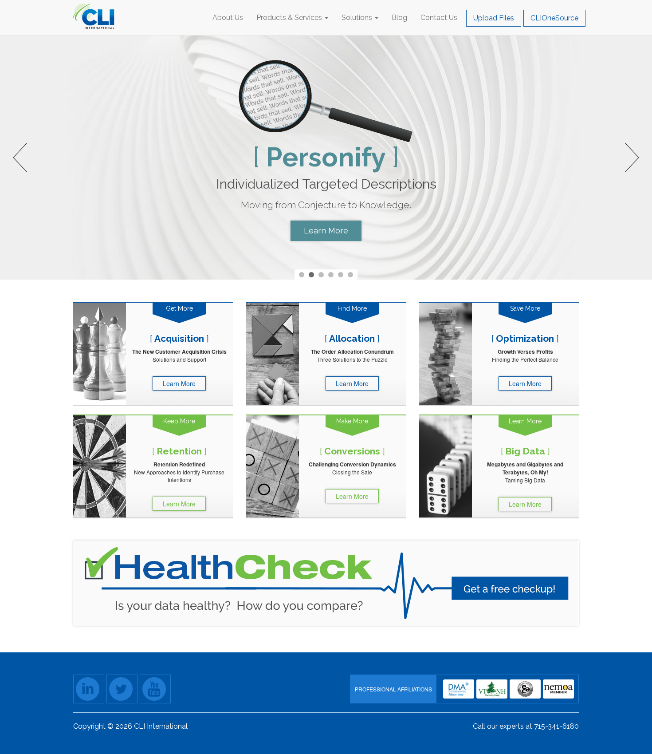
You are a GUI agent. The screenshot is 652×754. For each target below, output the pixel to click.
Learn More (326, 230)
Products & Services (290, 17)
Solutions (358, 17)
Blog (399, 17)
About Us (227, 17)
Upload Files (493, 18)
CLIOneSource (554, 18)
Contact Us (438, 17)
